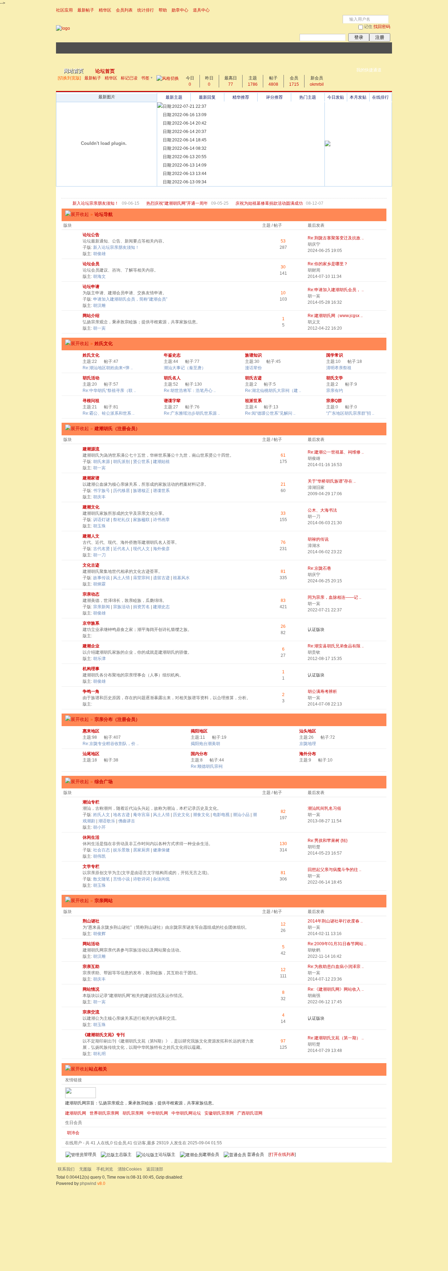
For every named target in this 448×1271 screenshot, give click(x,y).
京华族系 (91, 623)
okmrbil (317, 84)
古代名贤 (101, 548)
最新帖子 (85, 10)
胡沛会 (73, 1132)
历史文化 (181, 814)
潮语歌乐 (106, 821)
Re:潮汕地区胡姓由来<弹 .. (108, 367)
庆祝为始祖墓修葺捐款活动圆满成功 (269, 203)
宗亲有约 (334, 390)
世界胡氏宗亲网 (104, 1113)
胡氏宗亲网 (133, 1113)
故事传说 (101, 577)
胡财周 (314, 270)
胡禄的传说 (318, 539)
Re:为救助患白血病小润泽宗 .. (336, 966)
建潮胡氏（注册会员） (115, 428)
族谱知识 (253, 355)
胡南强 (314, 995)
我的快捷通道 (369, 70)
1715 (294, 84)
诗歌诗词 (141, 879)
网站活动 (91, 943)
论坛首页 (105, 71)
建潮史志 (161, 606)
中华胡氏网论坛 (186, 1113)
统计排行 (145, 10)
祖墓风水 (181, 577)
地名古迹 (121, 814)
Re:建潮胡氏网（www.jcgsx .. (335, 315)
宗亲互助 (91, 966)
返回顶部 (154, 1169)
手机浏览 (104, 1169)
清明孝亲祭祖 (338, 367)
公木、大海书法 (322, 510)
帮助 (163, 10)
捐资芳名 (141, 606)
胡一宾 (314, 296)
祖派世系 (253, 400)
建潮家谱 (91, 478)
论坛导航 (101, 214)
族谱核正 (141, 490)
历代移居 (121, 490)
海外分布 (307, 753)
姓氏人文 (101, 814)
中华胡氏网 (157, 1113)
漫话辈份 (253, 367)
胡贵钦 (314, 652)
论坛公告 (91, 234)
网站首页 (73, 70)
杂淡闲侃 (161, 879)
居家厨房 (141, 850)
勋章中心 (180, 10)
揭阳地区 (199, 731)
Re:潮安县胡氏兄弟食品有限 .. (336, 646)
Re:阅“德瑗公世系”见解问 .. (270, 413)
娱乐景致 (121, 850)
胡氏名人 (172, 377)
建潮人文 (91, 536)
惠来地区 (91, 731)
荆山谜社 (91, 921)
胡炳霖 (99, 584)
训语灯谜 (101, 519)
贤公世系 (141, 461)
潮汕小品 (241, 814)
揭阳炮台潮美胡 (205, 743)
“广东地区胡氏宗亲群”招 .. (350, 413)
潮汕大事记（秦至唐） (185, 367)
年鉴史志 (172, 355)
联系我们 (66, 1169)
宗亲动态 (91, 594)
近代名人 (121, 548)
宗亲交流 (91, 1012)
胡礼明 (99, 1053)
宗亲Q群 (334, 400)
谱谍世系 (161, 490)
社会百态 (101, 850)
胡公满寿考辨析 (322, 691)
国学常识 (334, 355)
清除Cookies (130, 1169)
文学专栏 (91, 866)
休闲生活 (91, 837)
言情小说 (121, 879)
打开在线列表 (282, 1154)
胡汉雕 (99, 305)
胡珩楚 (314, 846)
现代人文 (141, 548)
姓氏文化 (103, 343)
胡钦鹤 (314, 950)
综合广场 (101, 781)
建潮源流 (91, 449)
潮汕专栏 (91, 802)
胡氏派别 (121, 461)
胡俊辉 (99, 933)
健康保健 (161, 850)
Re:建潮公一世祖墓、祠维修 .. (336, 452)
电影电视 (221, 814)
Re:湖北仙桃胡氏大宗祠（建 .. (273, 390)
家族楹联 (141, 519)
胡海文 (99, 276)
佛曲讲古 (126, 821)
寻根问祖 (91, 400)
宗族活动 (121, 606)
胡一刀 (314, 516)
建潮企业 (91, 646)
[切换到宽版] (69, 78)
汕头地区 (307, 731)
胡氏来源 (101, 461)
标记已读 (129, 78)
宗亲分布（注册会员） (117, 719)
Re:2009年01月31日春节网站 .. (337, 943)
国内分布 (199, 753)
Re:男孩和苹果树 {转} (328, 840)
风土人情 (121, 577)
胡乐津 (99, 658)
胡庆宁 (314, 244)
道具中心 (201, 10)
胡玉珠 (99, 526)
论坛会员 (91, 263)
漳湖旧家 (316, 487)
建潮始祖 (161, 461)
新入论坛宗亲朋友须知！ (95, 203)
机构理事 (91, 668)
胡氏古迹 (253, 377)
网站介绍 (91, 315)
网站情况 (91, 989)
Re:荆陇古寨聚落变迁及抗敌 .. (336, 238)
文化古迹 (91, 565)
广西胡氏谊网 (249, 1113)
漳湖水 (314, 545)
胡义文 (314, 321)
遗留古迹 (161, 577)
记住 (368, 26)
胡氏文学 (334, 377)
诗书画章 (161, 519)
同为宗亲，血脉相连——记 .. (334, 597)
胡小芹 (99, 827)
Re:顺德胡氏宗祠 (207, 766)
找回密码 (381, 26)
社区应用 (64, 10)
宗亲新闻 (101, 606)
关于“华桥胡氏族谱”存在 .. (332, 481)
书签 (145, 78)
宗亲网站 (101, 900)
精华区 (105, 10)
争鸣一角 (91, 691)
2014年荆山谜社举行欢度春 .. (335, 921)
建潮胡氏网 (75, 1113)
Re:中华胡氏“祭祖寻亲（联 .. (109, 390)
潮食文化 (201, 814)
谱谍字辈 (172, 400)
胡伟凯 (99, 856)
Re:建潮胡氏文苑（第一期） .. (336, 1037)
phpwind (88, 1183)
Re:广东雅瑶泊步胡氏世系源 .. (192, 413)
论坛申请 (91, 286)
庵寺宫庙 (141, 814)
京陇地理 (307, 743)
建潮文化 (91, 507)
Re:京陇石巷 (319, 568)
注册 (379, 37)
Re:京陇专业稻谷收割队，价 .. (111, 743)
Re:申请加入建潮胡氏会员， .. (336, 289)
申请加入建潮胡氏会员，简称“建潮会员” (130, 299)
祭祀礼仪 (121, 519)
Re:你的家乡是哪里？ (328, 263)
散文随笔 (101, 879)
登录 (358, 37)
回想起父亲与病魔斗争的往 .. (334, 869)
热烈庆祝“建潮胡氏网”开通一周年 (177, 203)
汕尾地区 (91, 753)
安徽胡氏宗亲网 (219, 1113)
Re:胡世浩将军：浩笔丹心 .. (190, 390)
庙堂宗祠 (141, 577)
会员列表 (124, 10)
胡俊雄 (99, 253)
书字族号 (101, 490)
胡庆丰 (99, 496)
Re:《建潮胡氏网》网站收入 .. (336, 989)
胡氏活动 (91, 377)
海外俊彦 (161, 548)
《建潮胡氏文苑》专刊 (104, 1034)
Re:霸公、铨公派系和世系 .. (108, 413)
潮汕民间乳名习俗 (324, 808)
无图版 (85, 1169)
